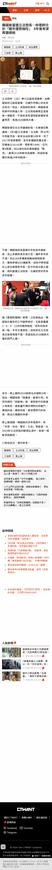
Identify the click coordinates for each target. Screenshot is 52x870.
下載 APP (39, 3)
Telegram (12, 832)
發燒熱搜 (11, 821)
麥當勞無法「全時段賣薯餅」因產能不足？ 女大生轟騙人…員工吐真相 (26, 504)
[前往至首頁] (10, 3)
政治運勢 (33, 47)
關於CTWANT (11, 817)
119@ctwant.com (27, 592)
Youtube (28, 828)
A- (13, 91)
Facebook (12, 828)
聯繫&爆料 (27, 817)
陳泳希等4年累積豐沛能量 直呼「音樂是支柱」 (28, 571)
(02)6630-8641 (32, 589)
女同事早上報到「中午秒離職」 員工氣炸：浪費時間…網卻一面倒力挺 (25, 480)
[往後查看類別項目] (45, 10)
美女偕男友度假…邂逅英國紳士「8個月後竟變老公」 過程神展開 (25, 496)
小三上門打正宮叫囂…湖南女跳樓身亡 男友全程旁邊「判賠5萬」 (26, 488)
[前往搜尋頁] (47, 3)
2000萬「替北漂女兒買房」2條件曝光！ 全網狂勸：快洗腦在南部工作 (29, 544)
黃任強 (11, 37)
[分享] (3, 846)
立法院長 (19, 47)
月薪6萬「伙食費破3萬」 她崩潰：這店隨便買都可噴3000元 (28, 552)
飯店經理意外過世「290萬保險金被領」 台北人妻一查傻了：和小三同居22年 (25, 472)
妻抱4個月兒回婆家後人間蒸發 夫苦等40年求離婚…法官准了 (28, 537)
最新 (14, 10)
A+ (5, 91)
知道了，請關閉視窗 (42, 856)
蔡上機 (18, 52)
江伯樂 (7, 52)
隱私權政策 (8, 864)
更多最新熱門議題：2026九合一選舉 (26, 564)
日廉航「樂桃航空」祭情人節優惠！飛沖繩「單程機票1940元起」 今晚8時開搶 (28, 559)
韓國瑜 (7, 47)
